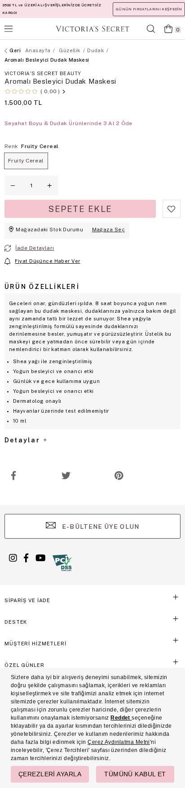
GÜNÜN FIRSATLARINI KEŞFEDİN (149, 9)
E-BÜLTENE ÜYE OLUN (99, 526)
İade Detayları (34, 248)
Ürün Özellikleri (41, 286)
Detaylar (23, 440)
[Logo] (92, 28)
